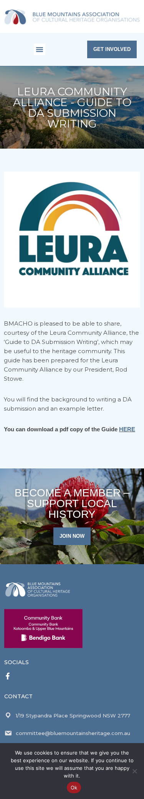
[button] (39, 49)
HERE (127, 429)
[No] (134, 771)
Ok (74, 787)
